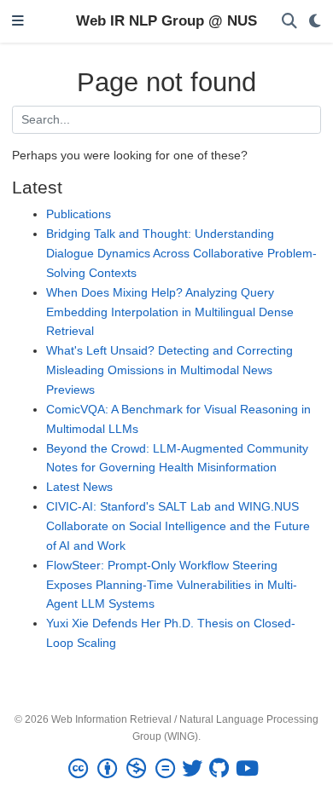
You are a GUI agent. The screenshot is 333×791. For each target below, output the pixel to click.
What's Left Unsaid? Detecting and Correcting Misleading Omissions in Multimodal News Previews (169, 370)
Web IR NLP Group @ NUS (166, 21)
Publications (78, 214)
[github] (222, 769)
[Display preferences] (315, 22)
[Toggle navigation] (18, 22)
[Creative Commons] (125, 769)
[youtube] (251, 769)
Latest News (79, 487)
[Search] (289, 22)
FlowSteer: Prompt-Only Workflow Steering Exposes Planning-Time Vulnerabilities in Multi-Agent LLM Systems (171, 584)
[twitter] (195, 769)
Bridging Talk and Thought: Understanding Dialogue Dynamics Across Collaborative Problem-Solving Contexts (181, 253)
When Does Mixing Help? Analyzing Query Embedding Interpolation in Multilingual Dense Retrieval (170, 312)
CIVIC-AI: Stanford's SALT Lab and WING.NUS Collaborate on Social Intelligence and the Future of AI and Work (178, 525)
